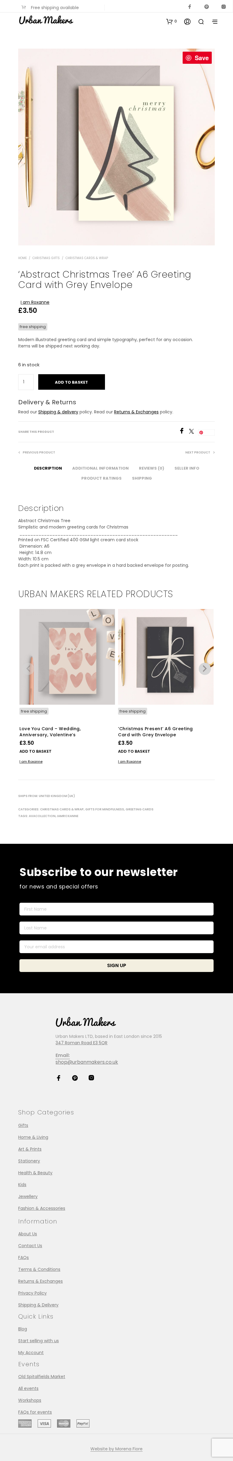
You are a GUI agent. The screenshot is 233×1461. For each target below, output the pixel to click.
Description (48, 468)
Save (202, 57)
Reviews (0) (151, 468)
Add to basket (35, 751)
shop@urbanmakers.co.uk (87, 1062)
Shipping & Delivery (38, 1305)
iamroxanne (67, 816)
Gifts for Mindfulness (104, 809)
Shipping (142, 478)
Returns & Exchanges (136, 412)
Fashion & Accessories (41, 1208)
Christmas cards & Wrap (87, 258)
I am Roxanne (35, 302)
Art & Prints (30, 1149)
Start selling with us (38, 1341)
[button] (171, 21)
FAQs (23, 1257)
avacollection (42, 816)
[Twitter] (193, 432)
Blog (22, 1329)
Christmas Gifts (46, 258)
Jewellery (28, 1196)
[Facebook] (184, 432)
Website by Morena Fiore (116, 1449)
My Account (31, 1353)
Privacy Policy (32, 1293)
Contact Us (30, 1246)
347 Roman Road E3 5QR (81, 1043)
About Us (27, 1234)
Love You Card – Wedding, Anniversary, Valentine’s (50, 732)
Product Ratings (101, 478)
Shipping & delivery (58, 412)
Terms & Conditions (39, 1269)
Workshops (29, 1400)
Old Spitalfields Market (41, 1377)
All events (28, 1388)
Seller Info (186, 468)
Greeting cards (140, 809)
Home (22, 258)
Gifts (23, 1125)
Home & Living (33, 1137)
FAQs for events (35, 1412)
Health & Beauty (35, 1173)
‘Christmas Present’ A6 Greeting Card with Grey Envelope (155, 732)
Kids (22, 1185)
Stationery (29, 1161)
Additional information (100, 468)
